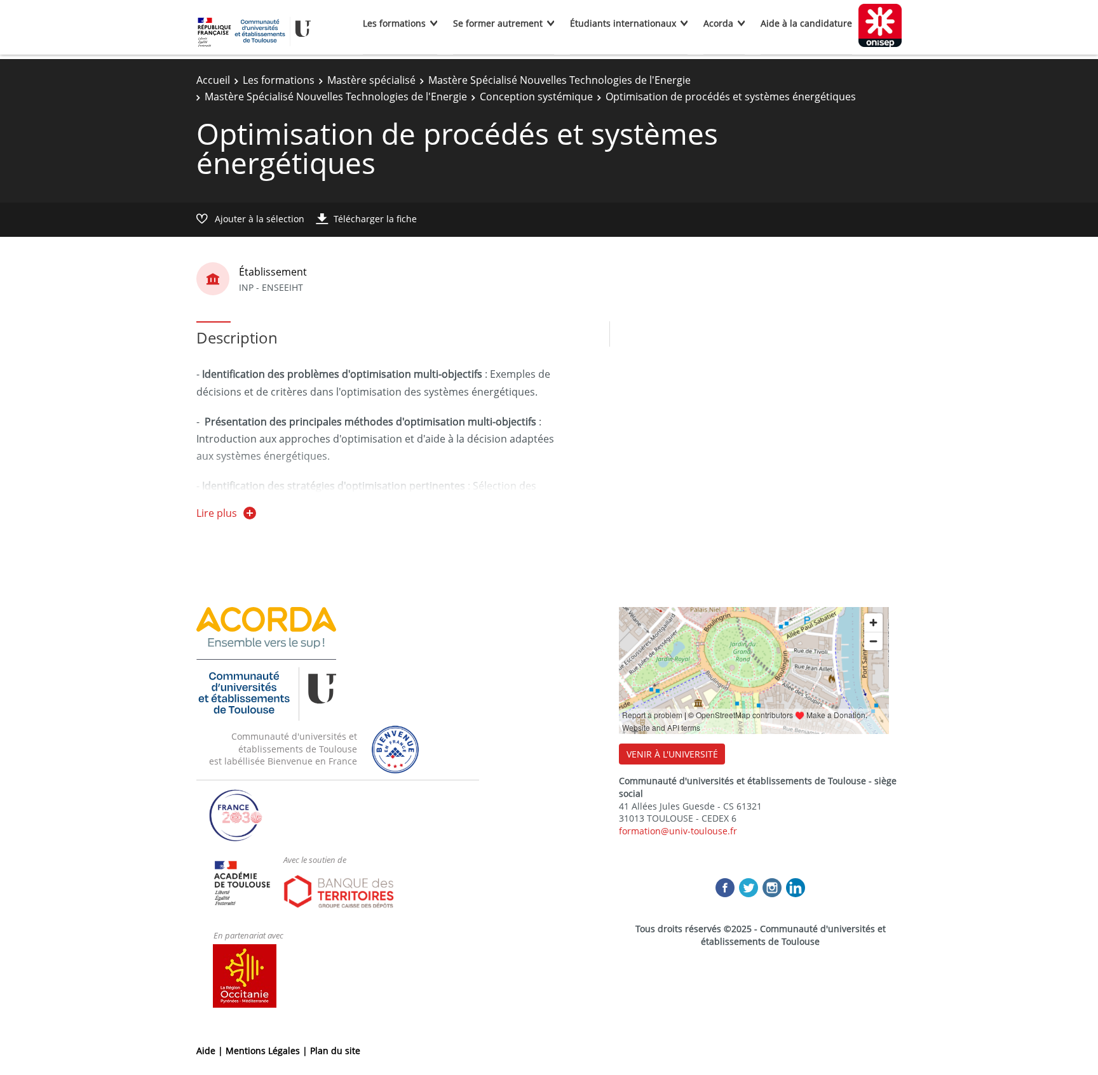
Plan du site (335, 1051)
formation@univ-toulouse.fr (678, 831)
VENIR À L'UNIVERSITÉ (672, 754)
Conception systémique (536, 96)
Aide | (211, 1051)
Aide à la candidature (806, 23)
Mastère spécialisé (371, 80)
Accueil (213, 80)
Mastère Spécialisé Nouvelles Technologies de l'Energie (559, 80)
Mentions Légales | (268, 1051)
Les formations (394, 23)
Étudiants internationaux (623, 23)
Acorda (718, 23)
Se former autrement (498, 23)
